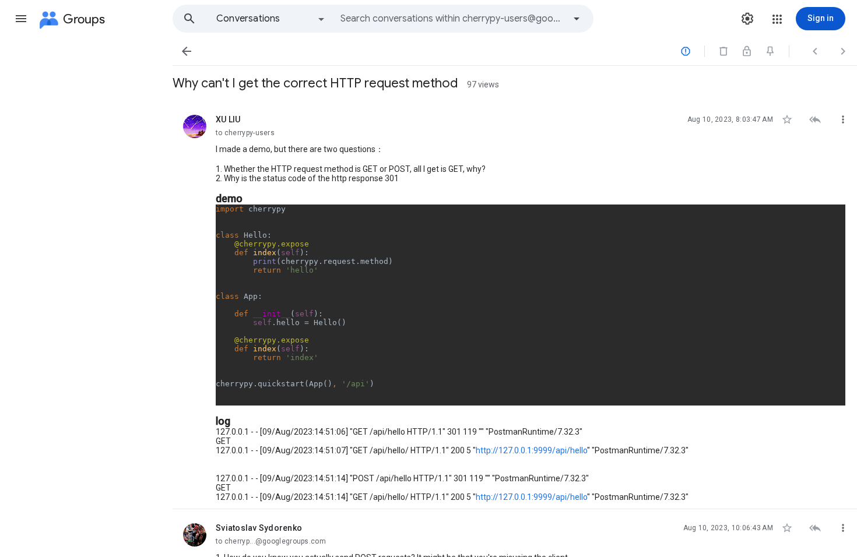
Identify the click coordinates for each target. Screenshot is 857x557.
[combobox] (452, 18)
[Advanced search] (576, 18)
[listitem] (515, 305)
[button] (21, 19)
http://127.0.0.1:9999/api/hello (531, 450)
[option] (271, 18)
